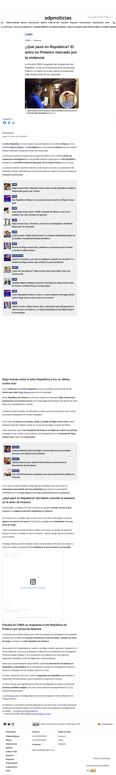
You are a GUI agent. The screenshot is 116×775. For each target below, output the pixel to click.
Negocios (74, 23)
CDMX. (71, 162)
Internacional (33, 23)
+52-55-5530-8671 (39, 740)
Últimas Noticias (12, 23)
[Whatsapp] (13, 122)
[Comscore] (105, 724)
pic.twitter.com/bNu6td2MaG (25, 711)
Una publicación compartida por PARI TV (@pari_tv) (33, 617)
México (24, 23)
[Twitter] (9, 122)
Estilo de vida (53, 23)
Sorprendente (85, 23)
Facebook (62, 736)
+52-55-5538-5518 (39, 736)
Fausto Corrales (22, 27)
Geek (107, 23)
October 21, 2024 (44, 714)
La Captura (6, 27)
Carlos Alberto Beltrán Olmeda (83, 27)
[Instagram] (12, 724)
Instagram (62, 744)
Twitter (60, 740)
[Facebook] (4, 122)
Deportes (64, 23)
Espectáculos (98, 23)
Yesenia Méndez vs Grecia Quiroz (49, 27)
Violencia (37, 40)
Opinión (43, 23)
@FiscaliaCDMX (12, 696)
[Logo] (58, 18)
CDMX (27, 40)
